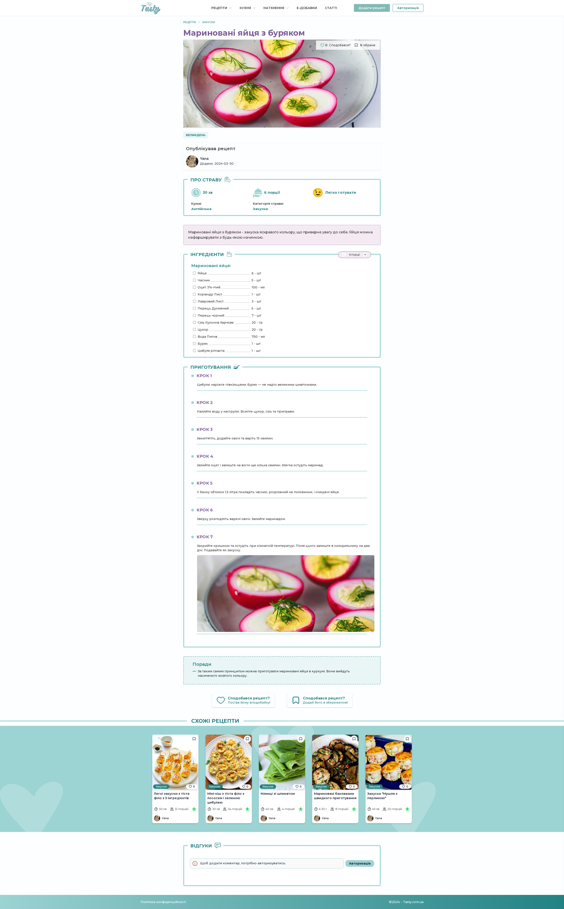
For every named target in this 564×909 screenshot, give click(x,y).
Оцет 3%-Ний (209, 287)
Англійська (201, 209)
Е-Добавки (307, 8)
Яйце (202, 273)
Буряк (203, 343)
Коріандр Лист (210, 294)
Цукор (203, 329)
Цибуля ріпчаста (211, 350)
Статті (331, 8)
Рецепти (189, 22)
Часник (204, 280)
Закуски (208, 22)
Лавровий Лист (211, 301)
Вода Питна (207, 336)
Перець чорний (211, 315)
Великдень (196, 135)
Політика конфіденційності (163, 902)
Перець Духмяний (213, 308)
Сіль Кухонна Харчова (216, 322)
